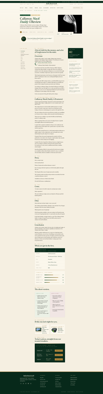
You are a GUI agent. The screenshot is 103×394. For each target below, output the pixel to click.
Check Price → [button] (59, 350)
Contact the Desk (58, 386)
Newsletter (80, 1)
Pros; (21, 57)
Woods (31, 7)
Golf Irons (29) (42, 379)
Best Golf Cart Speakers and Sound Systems (74, 64)
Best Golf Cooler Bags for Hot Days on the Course (75, 76)
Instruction (52, 7)
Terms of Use (72, 383)
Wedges (36, 7)
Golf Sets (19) (42, 384)
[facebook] (21, 383)
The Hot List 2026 (66, 1)
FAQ (21, 60)
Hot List (21, 7)
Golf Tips (57, 381)
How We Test (57, 379)
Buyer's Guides (60, 7)
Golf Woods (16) (43, 386)
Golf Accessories (28, 10)
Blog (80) (42, 377)
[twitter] (26, 383)
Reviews (21, 10)
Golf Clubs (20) (42, 383)
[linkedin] (31, 383)
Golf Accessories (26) (44, 381)
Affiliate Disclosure (73, 379)
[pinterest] (28, 383)
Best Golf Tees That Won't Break (75, 69)
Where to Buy (23, 68)
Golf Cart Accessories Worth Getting (74, 72)
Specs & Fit (23, 63)
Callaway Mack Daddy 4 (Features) (25, 55)
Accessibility (72, 384)
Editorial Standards (73, 377)
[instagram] (23, 383)
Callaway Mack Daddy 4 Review (45, 62)
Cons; (22, 58)
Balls (40, 7)
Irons (26, 7)
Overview (22, 52)
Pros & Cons (23, 65)
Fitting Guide (74, 1)
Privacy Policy (72, 381)
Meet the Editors (58, 384)
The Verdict (23, 51)
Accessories (46, 7)
